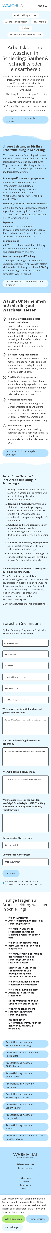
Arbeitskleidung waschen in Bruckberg (20, 1085)
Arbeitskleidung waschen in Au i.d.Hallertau (22, 1054)
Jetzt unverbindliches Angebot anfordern (21, 120)
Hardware (25, 28)
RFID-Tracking (39, 21)
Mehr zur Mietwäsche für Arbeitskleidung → (25, 603)
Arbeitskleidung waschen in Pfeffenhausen (20, 1064)
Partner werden (25, 1168)
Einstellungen (12, 1227)
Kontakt (25, 1188)
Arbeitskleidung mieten (16, 21)
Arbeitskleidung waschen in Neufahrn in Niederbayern (25, 1137)
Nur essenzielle (38, 1218)
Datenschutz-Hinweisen (32, 1208)
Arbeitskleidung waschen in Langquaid (20, 1116)
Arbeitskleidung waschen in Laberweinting (20, 1106)
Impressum (18, 1211)
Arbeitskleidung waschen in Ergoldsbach (20, 1075)
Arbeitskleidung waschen (25, 15)
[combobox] (25, 845)
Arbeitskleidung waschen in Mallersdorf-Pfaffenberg (20, 1044)
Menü (41, 5)
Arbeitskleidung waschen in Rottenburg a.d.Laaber (20, 1096)
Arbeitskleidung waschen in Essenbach (20, 1127)
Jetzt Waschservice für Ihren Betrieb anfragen (24, 283)
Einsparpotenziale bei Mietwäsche (25, 34)
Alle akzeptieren (13, 1218)
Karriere (25, 1181)
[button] (25, 920)
